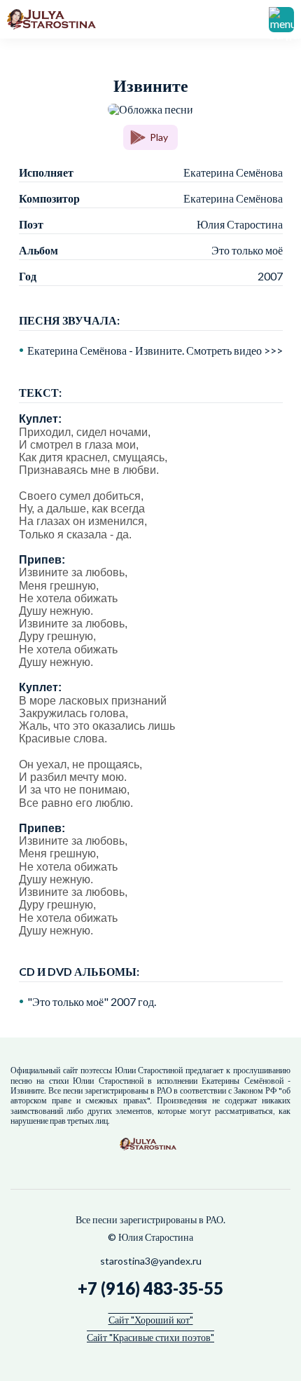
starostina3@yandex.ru (151, 1261)
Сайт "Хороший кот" (150, 1320)
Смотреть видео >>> (234, 350)
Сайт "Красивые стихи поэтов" (150, 1337)
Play (159, 137)
